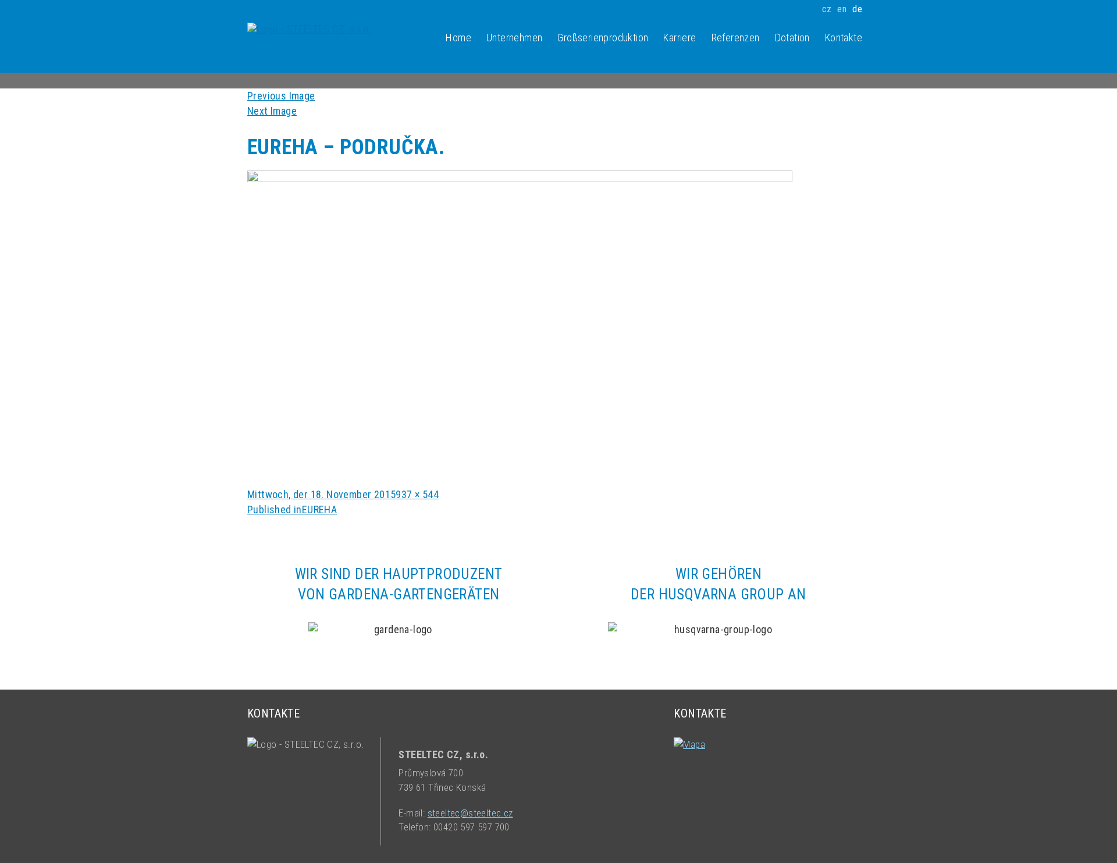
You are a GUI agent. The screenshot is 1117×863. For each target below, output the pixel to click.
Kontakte (843, 37)
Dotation (792, 37)
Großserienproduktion (602, 37)
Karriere (679, 37)
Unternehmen (514, 37)
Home (458, 37)
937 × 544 (417, 494)
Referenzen (736, 37)
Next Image (272, 111)
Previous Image (281, 96)
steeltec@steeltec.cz (470, 813)
